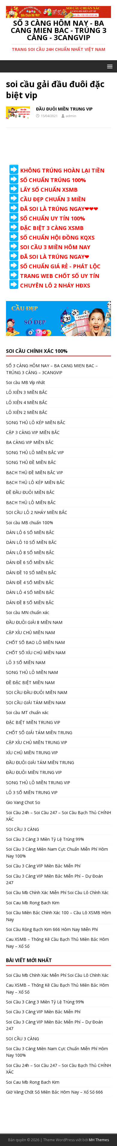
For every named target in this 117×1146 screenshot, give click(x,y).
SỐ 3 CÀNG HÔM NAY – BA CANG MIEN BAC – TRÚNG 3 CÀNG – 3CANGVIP (52, 369)
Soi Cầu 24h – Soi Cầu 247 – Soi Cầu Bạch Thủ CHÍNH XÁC (58, 816)
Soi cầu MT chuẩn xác (27, 712)
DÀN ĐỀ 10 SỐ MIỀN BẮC (31, 572)
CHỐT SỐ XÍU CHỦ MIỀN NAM (35, 652)
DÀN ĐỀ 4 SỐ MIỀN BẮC (30, 582)
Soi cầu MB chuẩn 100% (29, 522)
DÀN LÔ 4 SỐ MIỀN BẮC (30, 592)
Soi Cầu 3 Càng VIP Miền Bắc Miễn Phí (43, 866)
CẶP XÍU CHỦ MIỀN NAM (30, 632)
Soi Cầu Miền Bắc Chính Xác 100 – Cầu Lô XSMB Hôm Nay (58, 916)
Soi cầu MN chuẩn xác (27, 612)
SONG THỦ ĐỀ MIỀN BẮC (31, 462)
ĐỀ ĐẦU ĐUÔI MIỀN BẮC (30, 492)
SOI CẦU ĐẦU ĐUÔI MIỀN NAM (36, 692)
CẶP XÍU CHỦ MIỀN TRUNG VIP (36, 742)
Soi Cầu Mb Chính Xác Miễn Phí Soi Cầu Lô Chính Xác (57, 892)
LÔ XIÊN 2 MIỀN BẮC (26, 412)
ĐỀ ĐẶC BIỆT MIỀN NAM (30, 682)
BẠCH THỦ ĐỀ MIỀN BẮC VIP (34, 472)
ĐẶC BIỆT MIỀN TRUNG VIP (33, 722)
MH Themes (99, 1139)
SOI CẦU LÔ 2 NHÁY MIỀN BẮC (36, 512)
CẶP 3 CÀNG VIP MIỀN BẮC (33, 432)
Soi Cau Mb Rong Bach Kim (32, 902)
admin (71, 116)
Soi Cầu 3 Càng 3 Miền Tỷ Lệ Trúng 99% (45, 839)
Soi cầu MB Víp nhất (25, 382)
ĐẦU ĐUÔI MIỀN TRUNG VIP (64, 109)
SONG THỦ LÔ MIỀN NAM (32, 672)
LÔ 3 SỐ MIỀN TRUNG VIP (32, 792)
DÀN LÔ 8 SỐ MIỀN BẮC (30, 552)
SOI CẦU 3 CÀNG (22, 829)
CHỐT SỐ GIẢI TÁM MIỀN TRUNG (39, 732)
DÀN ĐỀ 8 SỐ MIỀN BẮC (30, 602)
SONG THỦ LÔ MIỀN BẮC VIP (35, 452)
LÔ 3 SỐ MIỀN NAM (25, 662)
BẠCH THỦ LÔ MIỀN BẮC (31, 502)
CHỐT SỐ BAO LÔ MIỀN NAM (35, 642)
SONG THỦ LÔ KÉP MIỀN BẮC (35, 422)
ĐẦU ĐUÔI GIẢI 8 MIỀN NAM (34, 622)
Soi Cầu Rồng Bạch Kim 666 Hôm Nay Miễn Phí (52, 929)
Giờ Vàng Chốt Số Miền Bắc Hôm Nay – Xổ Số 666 (54, 1092)
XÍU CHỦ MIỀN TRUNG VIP (32, 752)
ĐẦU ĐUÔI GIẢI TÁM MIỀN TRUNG (40, 762)
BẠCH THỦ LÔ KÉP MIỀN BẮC (35, 482)
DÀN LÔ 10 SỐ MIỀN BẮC (31, 542)
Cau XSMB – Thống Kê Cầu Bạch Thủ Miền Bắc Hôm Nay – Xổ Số (57, 942)
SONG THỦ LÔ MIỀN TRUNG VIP (38, 782)
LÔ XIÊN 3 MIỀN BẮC (26, 392)
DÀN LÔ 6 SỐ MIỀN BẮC (30, 532)
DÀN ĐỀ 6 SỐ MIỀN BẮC (30, 562)
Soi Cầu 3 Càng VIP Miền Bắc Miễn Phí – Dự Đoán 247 (54, 879)
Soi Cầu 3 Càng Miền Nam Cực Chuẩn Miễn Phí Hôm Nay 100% (57, 852)
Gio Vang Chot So (23, 802)
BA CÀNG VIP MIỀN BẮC (30, 442)
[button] (109, 66)
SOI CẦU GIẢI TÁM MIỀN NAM (35, 702)
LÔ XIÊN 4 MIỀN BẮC (26, 402)
